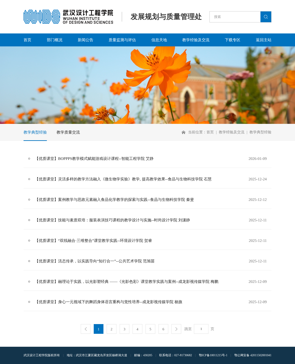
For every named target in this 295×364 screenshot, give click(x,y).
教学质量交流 (68, 132)
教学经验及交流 (195, 40)
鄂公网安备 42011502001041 (252, 355)
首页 (27, 40)
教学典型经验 (35, 132)
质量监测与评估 (122, 40)
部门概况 (54, 40)
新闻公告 (85, 40)
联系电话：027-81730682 (175, 355)
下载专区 (232, 40)
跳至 (188, 329)
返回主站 (263, 40)
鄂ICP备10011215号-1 (213, 355)
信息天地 (159, 40)
